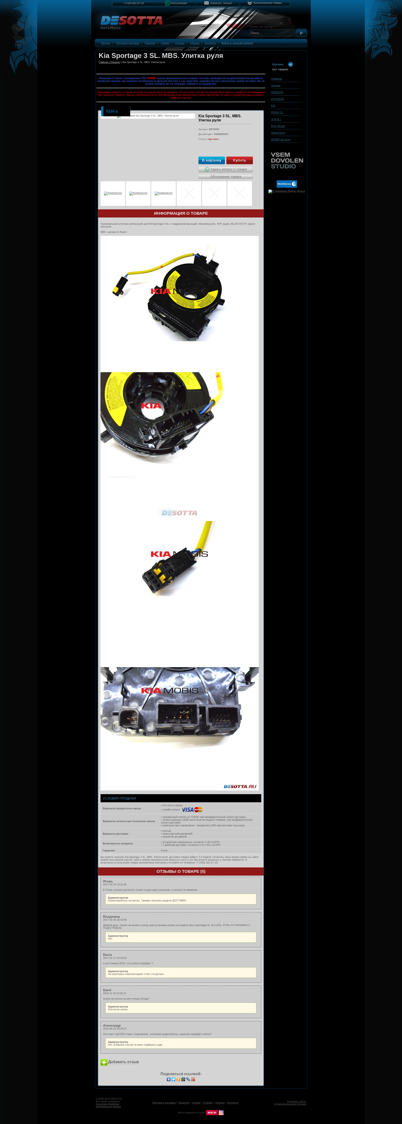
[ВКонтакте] (168, 1079)
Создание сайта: (296, 1101)
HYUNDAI (277, 99)
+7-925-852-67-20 (134, 3)
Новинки (276, 78)
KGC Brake (278, 126)
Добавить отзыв (123, 1062)
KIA (273, 105)
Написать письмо (221, 3)
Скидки (165, 43)
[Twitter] (173, 1079)
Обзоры (194, 43)
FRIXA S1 (277, 112)
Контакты (210, 43)
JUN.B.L (276, 119)
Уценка (275, 85)
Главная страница (109, 62)
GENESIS (277, 92)
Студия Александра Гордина (290, 1104)
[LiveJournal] (188, 1079)
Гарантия (150, 43)
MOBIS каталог (281, 139)
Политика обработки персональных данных (108, 1105)
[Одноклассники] (178, 1079)
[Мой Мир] (183, 1079)
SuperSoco (278, 132)
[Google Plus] (193, 1079)
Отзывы (179, 43)
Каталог (105, 43)
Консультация (179, 2)
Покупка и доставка (127, 43)
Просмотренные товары (267, 2)
